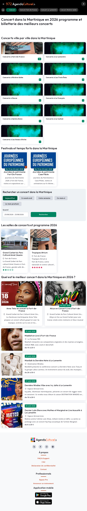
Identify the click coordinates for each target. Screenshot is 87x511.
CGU (43, 462)
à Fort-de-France (21, 309)
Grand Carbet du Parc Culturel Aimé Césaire (13, 253)
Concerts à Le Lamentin (56, 57)
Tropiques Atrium (40, 252)
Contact (43, 469)
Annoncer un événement (43, 483)
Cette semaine (44, 198)
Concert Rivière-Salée (69, 10)
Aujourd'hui (10, 198)
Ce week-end (26, 198)
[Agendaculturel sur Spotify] (53, 447)
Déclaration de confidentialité (44, 466)
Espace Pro (43, 480)
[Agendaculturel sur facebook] (40, 447)
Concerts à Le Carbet (54, 119)
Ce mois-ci (61, 198)
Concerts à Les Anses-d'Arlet (14, 139)
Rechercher (43, 214)
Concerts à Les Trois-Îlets (56, 77)
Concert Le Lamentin (49, 10)
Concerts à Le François (55, 98)
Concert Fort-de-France (28, 10)
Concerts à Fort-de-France (14, 57)
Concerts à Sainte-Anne (12, 119)
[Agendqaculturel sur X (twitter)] (34, 447)
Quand (5, 210)
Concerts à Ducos (10, 98)
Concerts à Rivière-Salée (13, 77)
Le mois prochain (12, 204)
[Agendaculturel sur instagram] (46, 447)
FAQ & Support (43, 458)
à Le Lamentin (43, 360)
